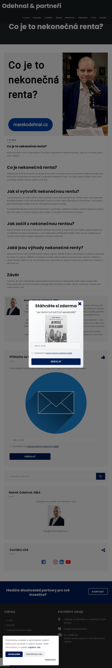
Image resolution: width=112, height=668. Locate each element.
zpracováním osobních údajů (59, 353)
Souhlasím (14, 654)
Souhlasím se (41, 353)
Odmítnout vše (34, 654)
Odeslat (56, 361)
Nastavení (50, 659)
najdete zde (34, 647)
